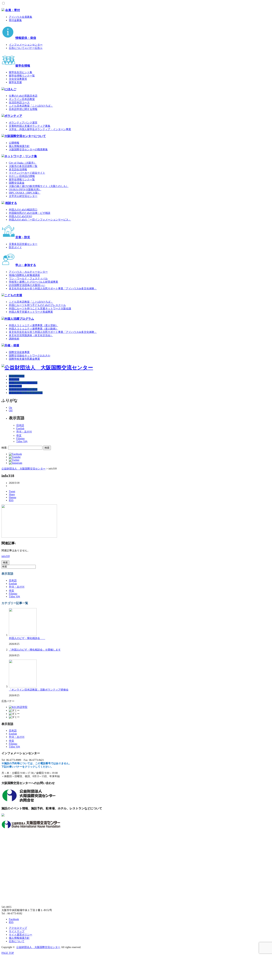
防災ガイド (15, 247)
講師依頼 (14, 338)
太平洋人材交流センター (23, 196)
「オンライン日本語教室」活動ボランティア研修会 (38, 689)
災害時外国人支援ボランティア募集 (29, 126)
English (20, 428)
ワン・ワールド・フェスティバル (28, 278)
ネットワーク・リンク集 (20, 156)
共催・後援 (11, 345)
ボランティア (13, 116)
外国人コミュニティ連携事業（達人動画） (33, 328)
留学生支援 (15, 82)
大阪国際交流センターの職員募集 (28, 149)
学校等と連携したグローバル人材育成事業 (33, 281)
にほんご (10, 89)
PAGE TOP (7, 953)
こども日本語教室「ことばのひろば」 (31, 105)
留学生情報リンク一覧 (22, 75)
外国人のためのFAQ (20, 216)
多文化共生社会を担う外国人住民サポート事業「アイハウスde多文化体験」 (53, 288)
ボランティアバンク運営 (23, 122)
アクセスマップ (18, 928)
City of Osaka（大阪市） (22, 162)
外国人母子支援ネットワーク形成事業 (31, 311)
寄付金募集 (15, 20)
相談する (11, 203)
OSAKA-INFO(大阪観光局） (25, 189)
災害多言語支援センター (23, 244)
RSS (11, 922)
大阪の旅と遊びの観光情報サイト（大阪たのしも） (38, 186)
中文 (18, 435)
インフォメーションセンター (26, 44)
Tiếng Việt (21, 441)
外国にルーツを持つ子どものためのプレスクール (37, 305)
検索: (4, 447)
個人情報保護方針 (19, 146)
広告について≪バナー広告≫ (26, 48)
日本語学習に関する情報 (23, 109)
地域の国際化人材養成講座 (24, 275)
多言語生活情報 (18, 169)
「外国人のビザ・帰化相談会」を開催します (35, 649)
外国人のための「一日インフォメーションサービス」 (40, 219)
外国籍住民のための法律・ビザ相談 (29, 213)
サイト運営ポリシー (20, 934)
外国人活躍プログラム (19, 318)
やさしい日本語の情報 (22, 176)
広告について (16, 941)
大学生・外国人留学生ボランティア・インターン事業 (40, 129)
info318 (5, 556)
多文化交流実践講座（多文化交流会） (31, 335)
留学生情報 (22, 65)
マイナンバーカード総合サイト (27, 172)
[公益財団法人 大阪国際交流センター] (47, 367)
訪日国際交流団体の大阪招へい (27, 285)
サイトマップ (16, 931)
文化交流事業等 (18, 79)
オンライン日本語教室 (22, 99)
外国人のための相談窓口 (23, 209)
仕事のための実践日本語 (23, 95)
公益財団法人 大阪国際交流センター (38, 947)
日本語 (20, 425)
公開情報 (14, 142)
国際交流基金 (16, 182)
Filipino (20, 438)
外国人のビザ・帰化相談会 (27, 638)
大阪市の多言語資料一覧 (23, 166)
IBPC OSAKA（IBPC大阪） (24, 192)
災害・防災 (22, 237)
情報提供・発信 (25, 38)
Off (11, 410)
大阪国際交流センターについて (25, 136)
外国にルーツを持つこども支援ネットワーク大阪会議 (40, 308)
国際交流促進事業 (19, 352)
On (10, 407)
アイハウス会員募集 (20, 17)
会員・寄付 (12, 10)
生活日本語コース (19, 102)
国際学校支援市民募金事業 (24, 358)
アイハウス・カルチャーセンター (28, 271)
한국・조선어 (24, 431)
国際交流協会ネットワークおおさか (29, 355)
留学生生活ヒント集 (20, 72)
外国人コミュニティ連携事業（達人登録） (33, 325)
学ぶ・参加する (25, 265)
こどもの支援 (13, 295)
